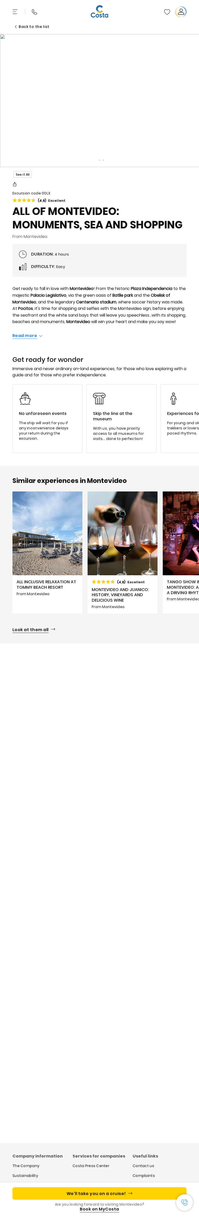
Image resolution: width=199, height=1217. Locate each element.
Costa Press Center (91, 1165)
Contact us (143, 1165)
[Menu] (15, 12)
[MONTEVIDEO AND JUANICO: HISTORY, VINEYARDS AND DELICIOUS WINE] (123, 552)
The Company (25, 1165)
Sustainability (25, 1175)
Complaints (144, 1175)
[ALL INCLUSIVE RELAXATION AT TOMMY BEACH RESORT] (47, 552)
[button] (167, 12)
